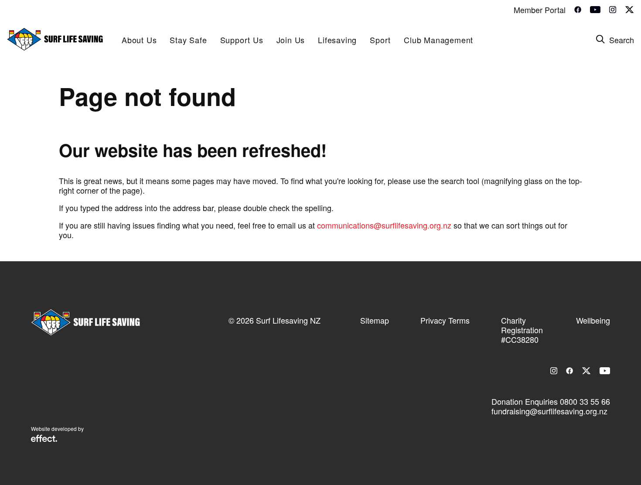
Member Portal (540, 9)
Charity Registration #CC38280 (522, 329)
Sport (380, 39)
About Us (139, 39)
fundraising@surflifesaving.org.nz (549, 411)
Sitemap (374, 320)
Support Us (241, 39)
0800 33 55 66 (585, 401)
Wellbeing (593, 320)
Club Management (438, 39)
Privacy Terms (445, 320)
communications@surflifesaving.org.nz (384, 225)
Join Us (290, 39)
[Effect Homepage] (44, 439)
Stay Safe (188, 39)
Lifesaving (337, 39)
